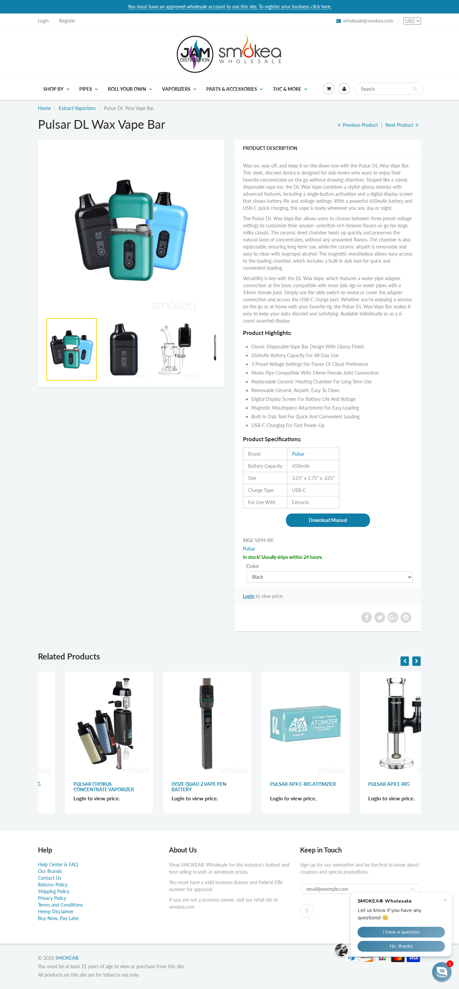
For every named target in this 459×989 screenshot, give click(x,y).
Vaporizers (176, 89)
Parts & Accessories (231, 89)
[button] (442, 972)
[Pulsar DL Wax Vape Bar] (131, 230)
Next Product (400, 125)
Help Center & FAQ (58, 864)
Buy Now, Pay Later (58, 918)
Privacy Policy (52, 898)
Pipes (85, 89)
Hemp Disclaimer (56, 911)
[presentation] (405, 661)
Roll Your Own (127, 89)
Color (252, 566)
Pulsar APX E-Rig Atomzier (276, 784)
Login (43, 21)
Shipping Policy (53, 891)
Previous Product (359, 125)
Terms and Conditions (60, 905)
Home (44, 108)
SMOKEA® (67, 958)
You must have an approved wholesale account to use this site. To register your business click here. (229, 6)
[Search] (415, 89)
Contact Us (49, 878)
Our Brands (50, 871)
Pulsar (298, 454)
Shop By (53, 89)
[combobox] (388, 89)
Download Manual (328, 520)
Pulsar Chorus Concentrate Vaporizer (77, 786)
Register (67, 21)
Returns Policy (53, 884)
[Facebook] (307, 910)
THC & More (287, 89)
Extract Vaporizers (77, 108)
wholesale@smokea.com (368, 21)
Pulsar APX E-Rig (362, 784)
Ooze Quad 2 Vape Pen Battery (172, 786)
